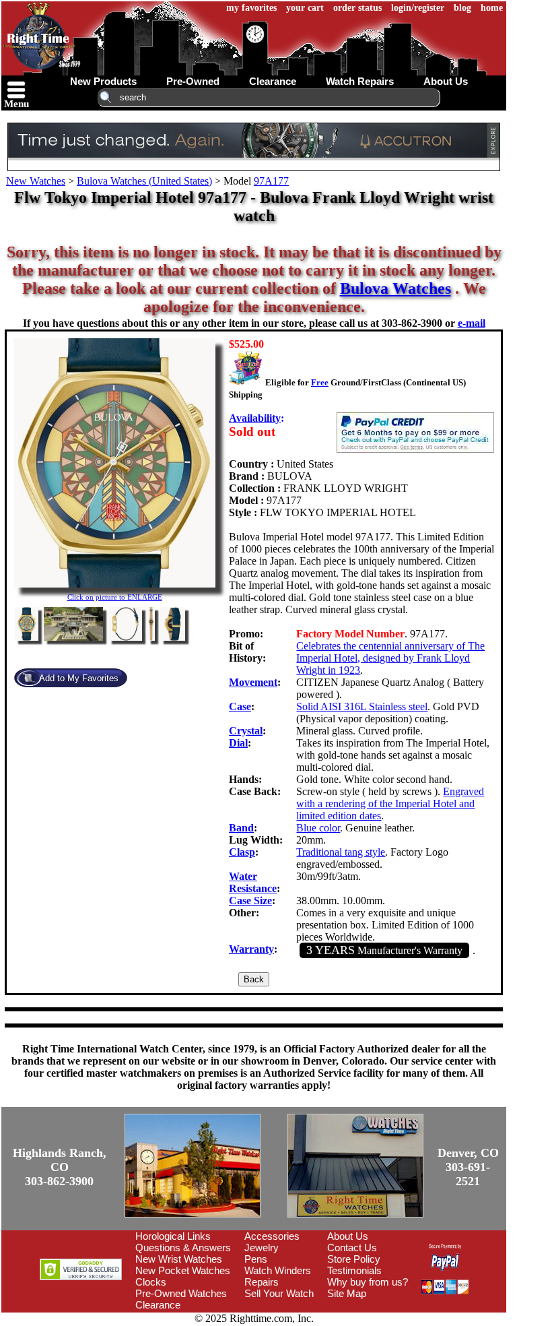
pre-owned (192, 81)
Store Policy (353, 1259)
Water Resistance (253, 882)
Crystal (246, 730)
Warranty (251, 949)
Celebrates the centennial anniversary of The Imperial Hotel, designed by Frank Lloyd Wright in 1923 (390, 658)
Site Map (346, 1293)
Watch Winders (277, 1270)
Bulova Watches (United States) (144, 181)
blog (462, 8)
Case (240, 706)
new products (103, 81)
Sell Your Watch (279, 1293)
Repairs (261, 1282)
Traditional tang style (340, 852)
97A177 (271, 181)
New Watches (35, 181)
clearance (272, 81)
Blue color (318, 827)
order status (357, 8)
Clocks (150, 1282)
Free (320, 382)
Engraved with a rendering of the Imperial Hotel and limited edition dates (390, 803)
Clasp (242, 852)
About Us (347, 1236)
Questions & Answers (183, 1247)
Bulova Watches (395, 288)
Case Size (250, 900)
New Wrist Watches (178, 1259)
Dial (238, 743)
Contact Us (352, 1247)
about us (445, 81)
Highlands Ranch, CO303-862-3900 (59, 1167)
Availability (255, 418)
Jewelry (261, 1247)
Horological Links (173, 1236)
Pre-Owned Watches (181, 1293)
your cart (305, 8)
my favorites (251, 8)
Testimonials (354, 1270)
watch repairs (360, 81)
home (492, 8)
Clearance (157, 1305)
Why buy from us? (367, 1282)
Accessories (272, 1236)
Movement (253, 682)
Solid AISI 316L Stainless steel (361, 706)
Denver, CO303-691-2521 (468, 1167)
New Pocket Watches (182, 1270)
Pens (255, 1259)
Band (241, 827)
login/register (417, 8)
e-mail (471, 323)
